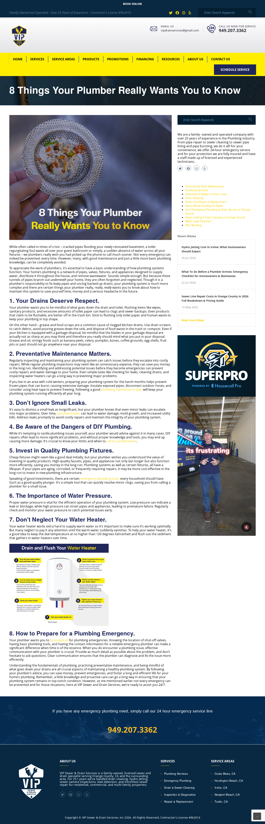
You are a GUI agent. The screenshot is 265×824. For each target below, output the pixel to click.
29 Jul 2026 (189, 258)
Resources (171, 59)
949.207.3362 (232, 30)
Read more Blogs (193, 320)
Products (91, 59)
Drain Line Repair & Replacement (205, 202)
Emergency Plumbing (177, 780)
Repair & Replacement (178, 801)
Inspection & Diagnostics (180, 794)
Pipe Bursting (193, 225)
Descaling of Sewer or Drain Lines (206, 194)
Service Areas (63, 59)
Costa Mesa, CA (225, 774)
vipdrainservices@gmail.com (180, 30)
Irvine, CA (221, 787)
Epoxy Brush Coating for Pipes (204, 206)
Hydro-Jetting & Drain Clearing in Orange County (215, 217)
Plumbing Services (196, 190)
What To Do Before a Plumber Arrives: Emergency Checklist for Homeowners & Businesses (215, 274)
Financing (145, 59)
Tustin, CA (221, 801)
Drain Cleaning (194, 198)
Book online (132, 4)
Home (18, 59)
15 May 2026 (190, 307)
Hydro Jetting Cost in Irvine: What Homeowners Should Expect (214, 249)
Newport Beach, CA (227, 794)
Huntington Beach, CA (229, 780)
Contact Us (220, 59)
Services (37, 59)
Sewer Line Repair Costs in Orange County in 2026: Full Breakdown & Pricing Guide (215, 298)
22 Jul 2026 (189, 282)
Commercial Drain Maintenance (204, 186)
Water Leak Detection (198, 221)
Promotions (118, 59)
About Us (195, 59)
